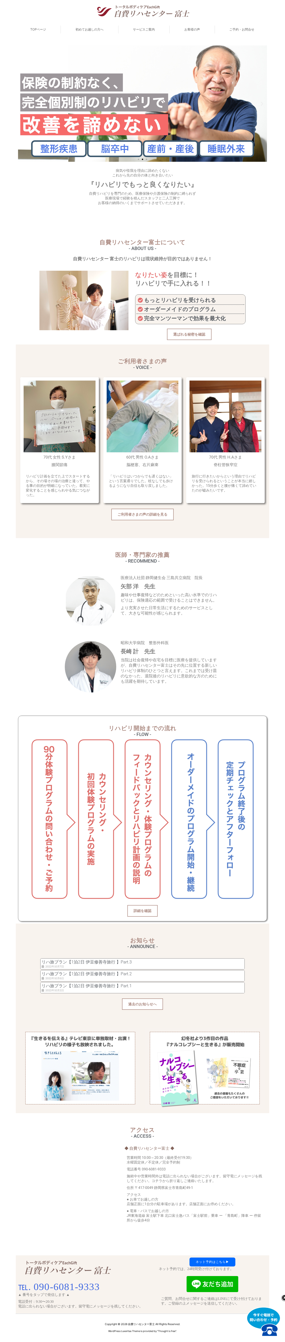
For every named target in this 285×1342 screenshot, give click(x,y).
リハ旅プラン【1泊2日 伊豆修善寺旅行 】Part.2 (87, 973)
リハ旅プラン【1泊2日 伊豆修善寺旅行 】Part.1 (87, 985)
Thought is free (166, 1331)
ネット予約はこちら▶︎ (212, 1262)
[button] (23, 103)
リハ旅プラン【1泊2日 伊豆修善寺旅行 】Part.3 (87, 962)
